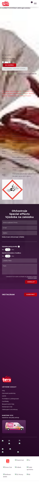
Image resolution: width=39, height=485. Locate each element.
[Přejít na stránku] (5, 449)
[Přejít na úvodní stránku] (5, 3)
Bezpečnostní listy (8, 404)
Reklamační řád (7, 407)
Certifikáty (5, 401)
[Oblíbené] (27, 3)
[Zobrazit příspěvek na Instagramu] (13, 304)
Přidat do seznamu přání (10, 71)
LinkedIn (29, 381)
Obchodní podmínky (9, 393)
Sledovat (30, 294)
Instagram (25, 381)
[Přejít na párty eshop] (14, 427)
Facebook (22, 381)
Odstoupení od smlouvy (10, 409)
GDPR (4, 396)
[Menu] (35, 3)
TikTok (35, 381)
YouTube (32, 381)
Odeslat (31, 282)
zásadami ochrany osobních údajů (31, 277)
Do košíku (9, 65)
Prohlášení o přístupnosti (10, 399)
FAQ (3, 390)
